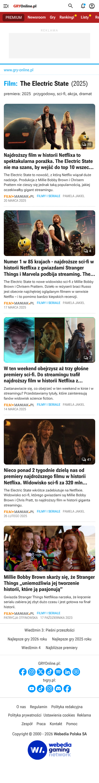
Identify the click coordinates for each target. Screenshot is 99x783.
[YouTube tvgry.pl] (32, 688)
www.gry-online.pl (18, 69)
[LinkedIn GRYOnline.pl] (67, 672)
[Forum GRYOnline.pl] (76, 672)
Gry (52, 17)
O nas (21, 706)
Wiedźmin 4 (31, 647)
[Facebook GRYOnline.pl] (23, 672)
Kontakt (56, 723)
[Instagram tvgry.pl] (49, 688)
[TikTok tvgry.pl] (40, 688)
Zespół (27, 723)
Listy (85, 17)
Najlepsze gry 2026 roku (27, 639)
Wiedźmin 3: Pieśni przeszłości (49, 630)
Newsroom (37, 17)
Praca (41, 723)
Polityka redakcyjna (66, 706)
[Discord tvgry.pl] (58, 688)
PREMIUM (14, 17)
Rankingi (66, 17)
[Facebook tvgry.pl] (67, 688)
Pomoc (71, 723)
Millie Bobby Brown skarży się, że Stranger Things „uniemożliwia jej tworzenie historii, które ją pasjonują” (49, 572)
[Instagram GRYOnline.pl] (32, 672)
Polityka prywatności (25, 715)
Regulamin (38, 706)
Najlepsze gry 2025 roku (71, 639)
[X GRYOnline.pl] (40, 672)
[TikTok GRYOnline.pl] (49, 672)
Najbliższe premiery (61, 647)
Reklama (84, 715)
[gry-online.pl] (24, 6)
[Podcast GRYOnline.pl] (58, 672)
